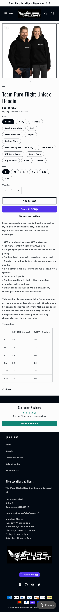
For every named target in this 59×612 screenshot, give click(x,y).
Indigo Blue (11, 141)
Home (8, 444)
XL (33, 171)
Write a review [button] (29, 423)
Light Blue (11, 160)
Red (32, 128)
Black (8, 121)
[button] (6, 13)
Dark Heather (12, 134)
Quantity (6, 184)
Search (9, 451)
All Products (12, 470)
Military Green (13, 154)
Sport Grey (35, 154)
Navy (21, 121)
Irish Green (47, 147)
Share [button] (8, 389)
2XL (44, 171)
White (40, 160)
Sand (27, 160)
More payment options (29, 216)
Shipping (5, 111)
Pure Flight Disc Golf (24, 607)
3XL (7, 178)
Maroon (36, 121)
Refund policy (12, 464)
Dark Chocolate (14, 128)
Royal (31, 134)
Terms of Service (14, 457)
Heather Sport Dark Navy (19, 147)
